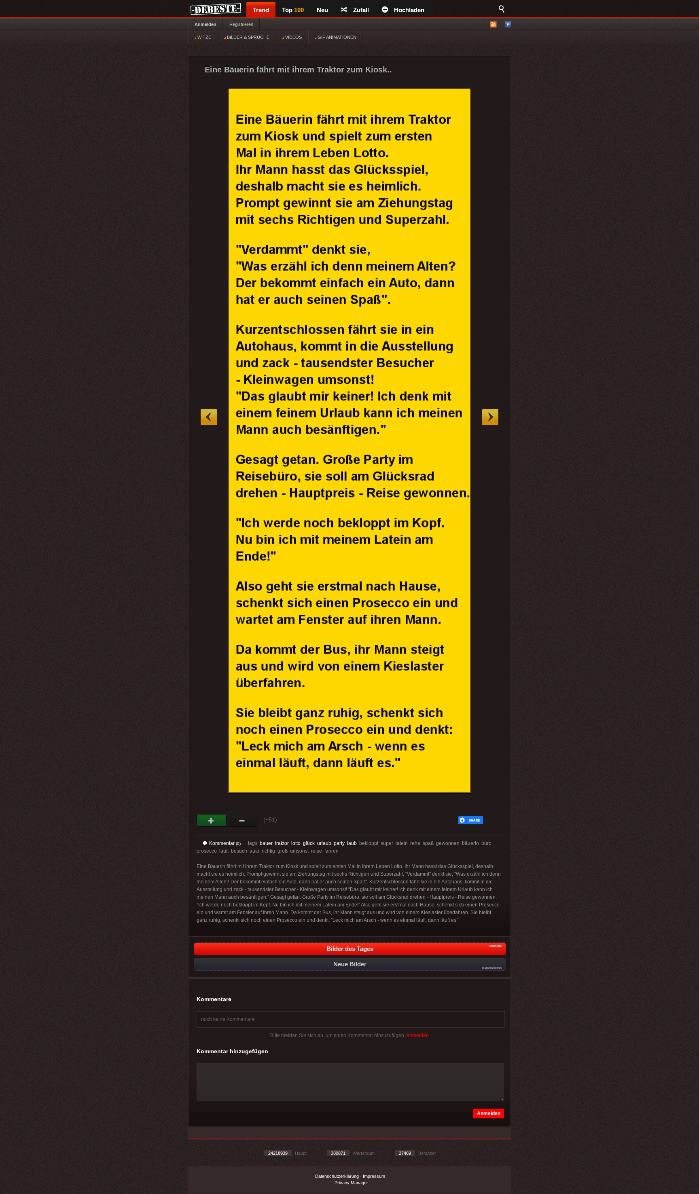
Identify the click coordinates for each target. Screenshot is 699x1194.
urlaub (324, 843)
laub (352, 843)
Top (293, 9)
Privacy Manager (351, 1182)
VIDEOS (293, 37)
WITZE (203, 37)
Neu (322, 9)
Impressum (374, 1176)
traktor (282, 843)
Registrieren (241, 24)
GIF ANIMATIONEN (336, 37)
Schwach (242, 820)
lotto (296, 843)
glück (309, 843)
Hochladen (409, 9)
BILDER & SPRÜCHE (247, 37)
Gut (212, 820)
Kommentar (225, 843)
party (339, 843)
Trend (261, 9)
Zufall (361, 9)
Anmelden (205, 24)
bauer (266, 843)
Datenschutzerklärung (337, 1176)
